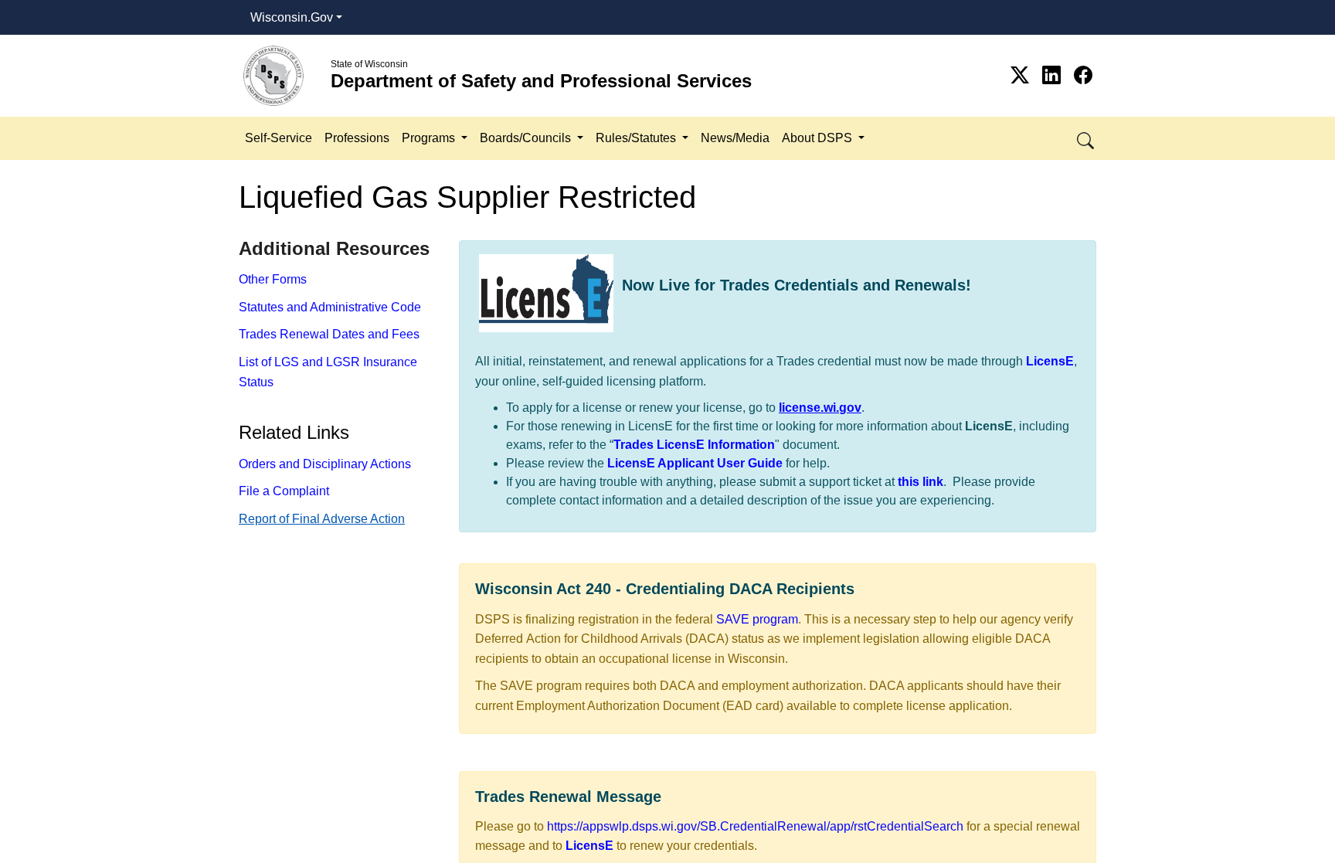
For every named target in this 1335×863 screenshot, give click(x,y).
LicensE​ (589, 845)
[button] (1086, 138)
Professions (356, 137)
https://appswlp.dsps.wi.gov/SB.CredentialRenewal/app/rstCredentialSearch (755, 826)
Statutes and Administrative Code (330, 307)
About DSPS (818, 137)
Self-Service (278, 137)
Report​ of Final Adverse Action (322, 518)
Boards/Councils (527, 137)
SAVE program (757, 619)
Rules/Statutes (637, 137)
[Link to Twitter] (1022, 75)
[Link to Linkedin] (1054, 75)
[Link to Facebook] (1083, 75)
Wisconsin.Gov (291, 17)
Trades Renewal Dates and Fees (329, 334)
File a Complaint (284, 491)
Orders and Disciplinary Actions (325, 464)
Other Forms (273, 279)
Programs (430, 137)
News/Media (735, 137)
